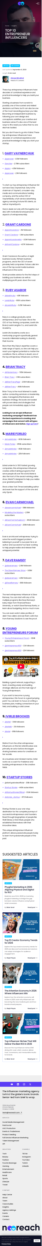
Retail (4, 1175)
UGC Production (8, 1128)
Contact (5, 1219)
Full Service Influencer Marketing (15, 1137)
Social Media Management (13, 1122)
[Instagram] (24, 1084)
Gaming (5, 1166)
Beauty (5, 1157)
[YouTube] (12, 1084)
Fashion (5, 1160)
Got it (37, 1241)
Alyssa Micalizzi (17, 78)
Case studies (7, 1204)
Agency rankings (9, 1210)
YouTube (25, 1160)
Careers (5, 1216)
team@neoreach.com (11, 1113)
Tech (4, 1153)
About (4, 1197)
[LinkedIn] (18, 1084)
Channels (26, 1149)
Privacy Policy (6, 1244)
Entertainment (8, 1169)
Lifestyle (5, 1181)
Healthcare (6, 1172)
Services (5, 1118)
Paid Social (6, 1125)
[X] (30, 1084)
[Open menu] (37, 3)
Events (5, 1213)
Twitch (25, 1163)
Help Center (7, 1194)
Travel (4, 1185)
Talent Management (10, 1141)
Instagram (26, 1157)
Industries (6, 1149)
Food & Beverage (9, 1163)
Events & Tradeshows (11, 1131)
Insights (14, 25)
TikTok (25, 1153)
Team (4, 1201)
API (3, 1144)
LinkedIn (25, 1166)
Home (7, 25)
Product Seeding (9, 1134)
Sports (5, 1178)
